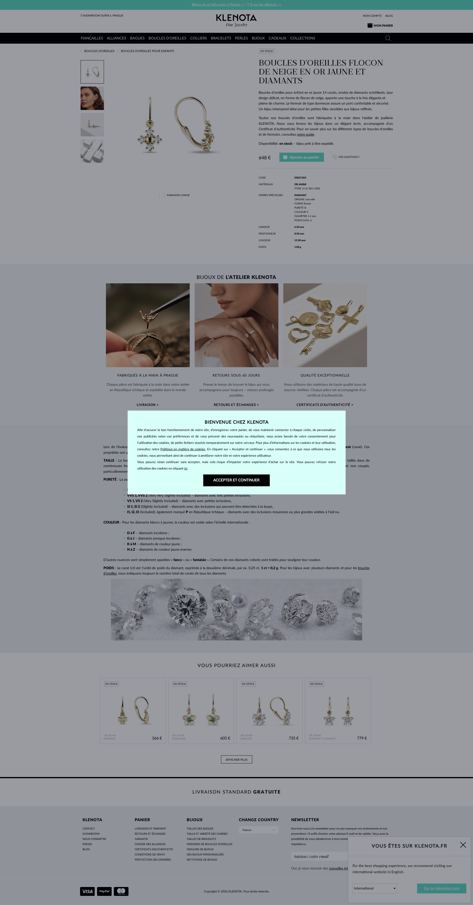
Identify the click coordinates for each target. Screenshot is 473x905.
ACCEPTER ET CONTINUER (236, 480)
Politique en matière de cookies (182, 449)
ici (185, 468)
